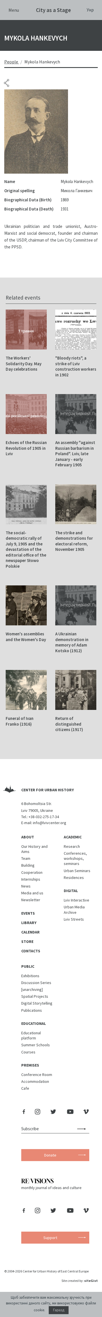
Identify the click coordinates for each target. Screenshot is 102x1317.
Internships (30, 879)
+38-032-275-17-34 (44, 816)
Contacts (30, 950)
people (11, 62)
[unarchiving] (32, 989)
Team (25, 858)
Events (28, 913)
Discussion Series (36, 982)
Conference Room (36, 1074)
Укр (90, 10)
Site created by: (79, 1280)
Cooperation (31, 872)
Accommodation (35, 1081)
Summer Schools (35, 1044)
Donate (50, 1155)
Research (72, 846)
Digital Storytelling (36, 1003)
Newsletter (30, 899)
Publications (31, 1010)
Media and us (32, 893)
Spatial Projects (34, 996)
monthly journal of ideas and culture (51, 1187)
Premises (30, 1065)
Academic (73, 837)
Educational (33, 1023)
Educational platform (31, 1035)
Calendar (30, 932)
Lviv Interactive (76, 900)
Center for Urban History (47, 790)
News (26, 886)
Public (27, 966)
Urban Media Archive (74, 909)
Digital (71, 890)
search (82, 1128)
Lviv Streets (74, 919)
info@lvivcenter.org (49, 822)
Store (27, 941)
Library (29, 922)
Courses (28, 1052)
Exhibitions (30, 975)
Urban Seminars (77, 870)
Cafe (25, 1088)
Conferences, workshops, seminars (75, 858)
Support (50, 1237)
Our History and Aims (34, 849)
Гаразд (58, 1310)
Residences (74, 877)
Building (28, 865)
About (27, 837)
